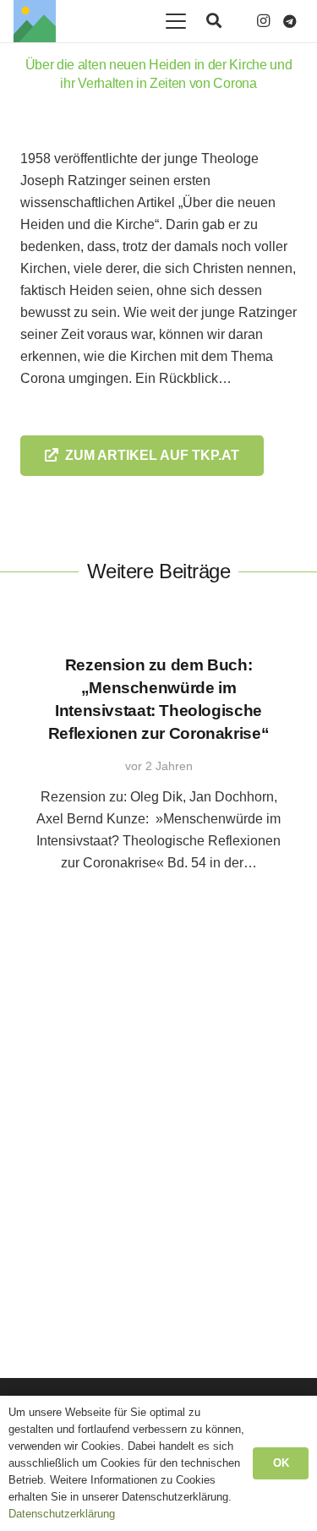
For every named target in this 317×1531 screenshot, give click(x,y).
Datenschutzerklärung (61, 1513)
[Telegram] (289, 21)
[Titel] (35, 21)
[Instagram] (262, 21)
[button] (176, 21)
